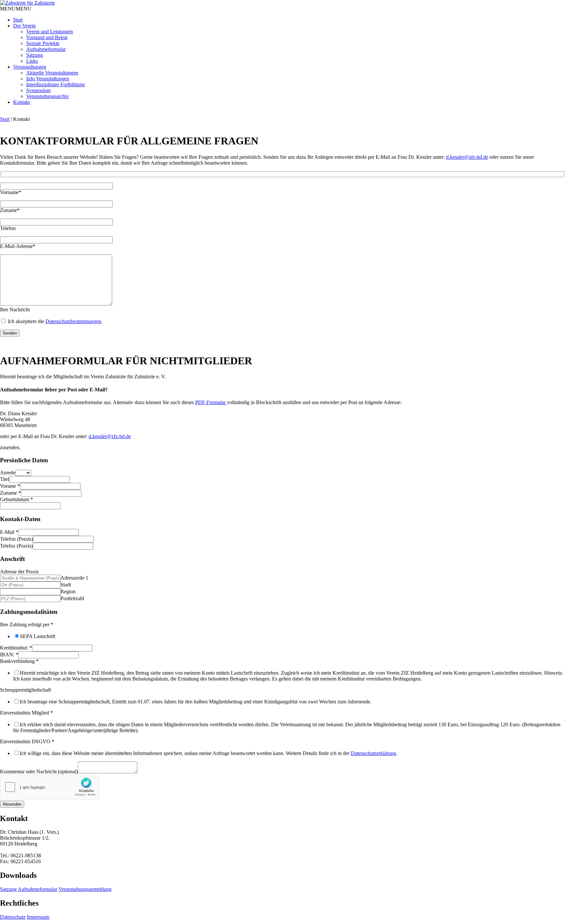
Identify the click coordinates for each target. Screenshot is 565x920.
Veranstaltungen (29, 67)
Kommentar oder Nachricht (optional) (39, 771)
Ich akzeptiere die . (54, 321)
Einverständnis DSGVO (27, 741)
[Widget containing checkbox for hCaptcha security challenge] (49, 787)
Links (32, 61)
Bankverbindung (19, 661)
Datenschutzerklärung (373, 753)
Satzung (34, 55)
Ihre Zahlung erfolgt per (26, 624)
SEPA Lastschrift (37, 636)
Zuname (10, 493)
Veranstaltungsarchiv (47, 96)
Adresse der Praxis (19, 571)
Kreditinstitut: (16, 647)
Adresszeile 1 (74, 578)
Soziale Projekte (43, 43)
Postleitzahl (72, 598)
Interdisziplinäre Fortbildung (55, 84)
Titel (4, 479)
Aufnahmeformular (46, 49)
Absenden (12, 804)
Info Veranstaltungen (47, 78)
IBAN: (9, 654)
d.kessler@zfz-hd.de (467, 157)
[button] (15, 8)
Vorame (10, 486)
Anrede (7, 472)
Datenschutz (13, 917)
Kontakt (21, 102)
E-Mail (9, 532)
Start (18, 20)
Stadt (65, 584)
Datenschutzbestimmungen (73, 321)
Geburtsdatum (16, 499)
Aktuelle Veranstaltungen (52, 72)
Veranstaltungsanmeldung (85, 889)
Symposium (38, 90)
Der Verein (24, 25)
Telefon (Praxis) (16, 539)
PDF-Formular (211, 402)
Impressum (38, 917)
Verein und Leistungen (49, 31)
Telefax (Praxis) (16, 546)
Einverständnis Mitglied (26, 712)
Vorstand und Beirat (46, 37)
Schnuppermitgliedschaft (25, 690)
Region (68, 591)
